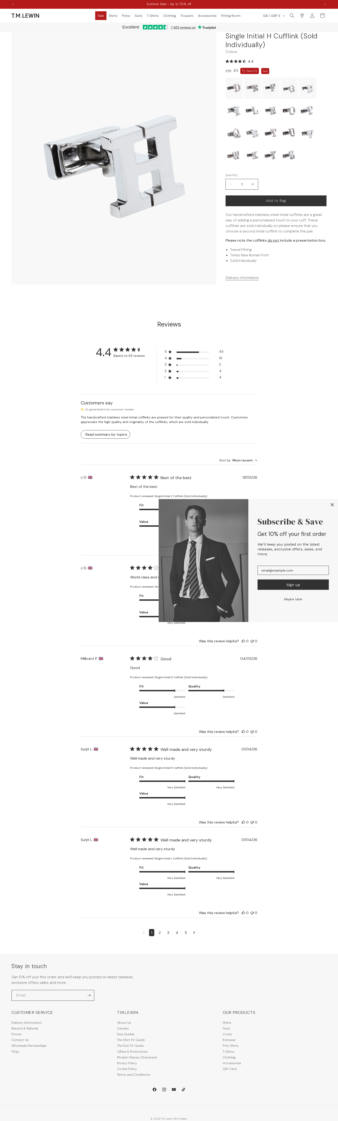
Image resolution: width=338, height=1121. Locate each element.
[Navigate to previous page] (144, 932)
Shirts (227, 1023)
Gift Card (230, 1069)
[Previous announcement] (13, 4)
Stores (16, 1034)
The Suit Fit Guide (130, 1046)
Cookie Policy (127, 1069)
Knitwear (229, 1040)
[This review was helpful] (243, 641)
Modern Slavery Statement (137, 1057)
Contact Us (20, 1040)
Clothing (229, 1057)
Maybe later (293, 599)
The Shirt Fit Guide (131, 1040)
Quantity (232, 175)
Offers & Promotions (132, 1052)
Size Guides (126, 1034)
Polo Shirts (231, 1046)
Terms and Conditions (133, 1074)
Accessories (232, 1063)
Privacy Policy (127, 1063)
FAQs (15, 1052)
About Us (124, 1023)
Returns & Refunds (24, 1028)
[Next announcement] (325, 4)
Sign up (293, 584)
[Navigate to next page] (194, 932)
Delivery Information (26, 1023)
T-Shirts (228, 1052)
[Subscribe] (89, 995)
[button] (100, 15)
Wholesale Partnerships (28, 1046)
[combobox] (238, 460)
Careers (123, 1028)
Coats (227, 1034)
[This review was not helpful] (252, 641)
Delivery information (242, 277)
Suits (226, 1028)
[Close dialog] (332, 504)
